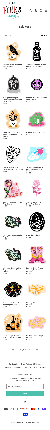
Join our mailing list (25, 374)
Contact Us (13, 364)
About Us (27, 367)
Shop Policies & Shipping (31, 364)
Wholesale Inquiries (12, 367)
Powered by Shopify (32, 422)
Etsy (35, 367)
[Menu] (46, 10)
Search (43, 367)
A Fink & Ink (19, 422)
